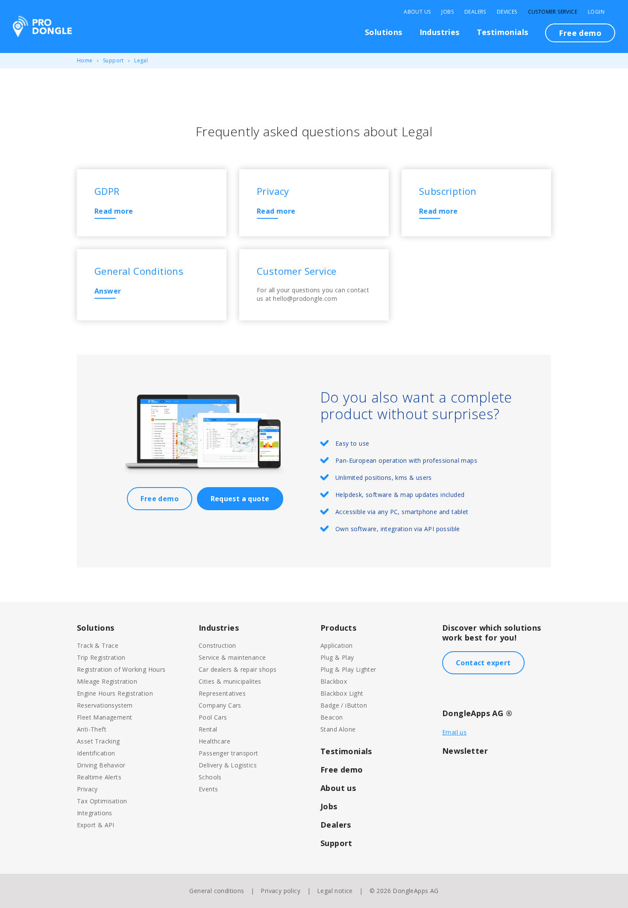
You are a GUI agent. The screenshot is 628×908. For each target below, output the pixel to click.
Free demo (580, 33)
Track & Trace (97, 645)
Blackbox (333, 681)
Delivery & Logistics (228, 765)
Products (338, 628)
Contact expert (483, 662)
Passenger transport (228, 753)
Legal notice (335, 891)
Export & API (95, 825)
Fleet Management (104, 717)
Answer (107, 291)
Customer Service (552, 12)
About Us (417, 12)
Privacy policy (280, 891)
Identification (96, 753)
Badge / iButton (343, 705)
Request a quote (240, 498)
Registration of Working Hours (121, 669)
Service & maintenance (232, 657)
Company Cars (220, 705)
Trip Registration (101, 657)
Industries (440, 32)
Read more (113, 211)
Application (336, 645)
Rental (208, 729)
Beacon (331, 717)
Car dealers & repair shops (237, 669)
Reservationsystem (105, 705)
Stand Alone (337, 729)
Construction (217, 645)
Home (85, 60)
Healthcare (214, 741)
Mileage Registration (107, 681)
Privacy (87, 789)
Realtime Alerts (99, 777)
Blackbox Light (342, 693)
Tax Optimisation (102, 801)
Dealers (475, 12)
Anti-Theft (91, 729)
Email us (454, 732)
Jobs (447, 12)
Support (113, 60)
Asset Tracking (98, 741)
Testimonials (502, 32)
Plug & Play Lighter (348, 669)
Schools (210, 777)
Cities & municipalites (230, 681)
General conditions (216, 891)
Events (208, 789)
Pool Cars (213, 717)
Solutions (383, 32)
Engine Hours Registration (115, 693)
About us (338, 788)
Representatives (222, 693)
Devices (507, 12)
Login (596, 12)
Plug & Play (337, 657)
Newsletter (465, 751)
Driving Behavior (101, 765)
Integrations (94, 813)
